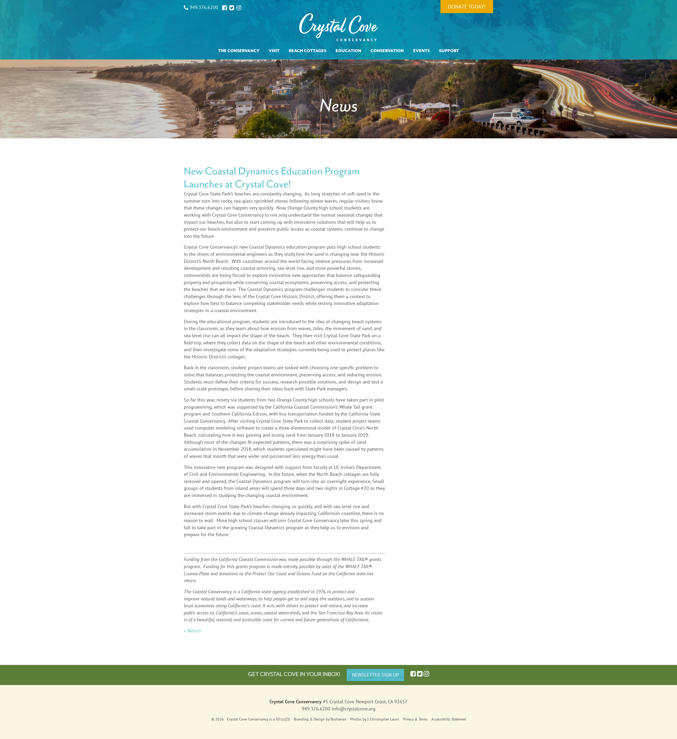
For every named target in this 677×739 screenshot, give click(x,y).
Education (348, 50)
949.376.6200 (203, 7)
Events (421, 50)
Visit (274, 50)
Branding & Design (309, 719)
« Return (192, 631)
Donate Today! (467, 6)
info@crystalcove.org (354, 709)
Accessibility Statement (448, 719)
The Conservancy (238, 50)
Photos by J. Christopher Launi (374, 719)
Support (449, 50)
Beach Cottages (307, 50)
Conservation (387, 50)
